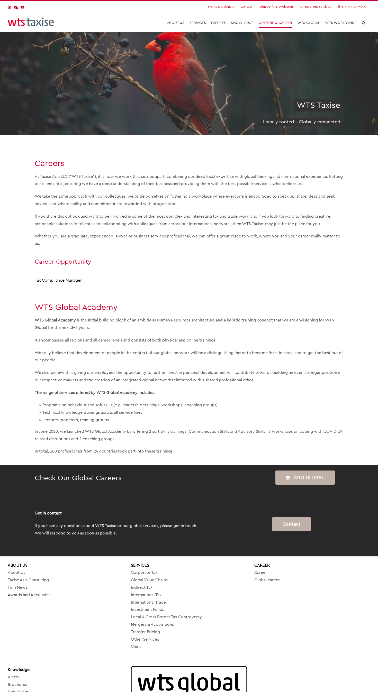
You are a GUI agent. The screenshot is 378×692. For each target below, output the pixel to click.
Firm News (18, 587)
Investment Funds (147, 609)
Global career (267, 580)
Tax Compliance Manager (58, 280)
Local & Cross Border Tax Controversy (166, 617)
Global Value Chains (149, 580)
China (136, 646)
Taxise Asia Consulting (28, 580)
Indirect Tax (141, 587)
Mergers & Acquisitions (152, 624)
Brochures (17, 684)
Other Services (145, 639)
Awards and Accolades (29, 595)
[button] (363, 22)
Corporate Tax (144, 572)
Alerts (13, 677)
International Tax (146, 595)
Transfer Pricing (145, 632)
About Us (16, 572)
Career (260, 572)
